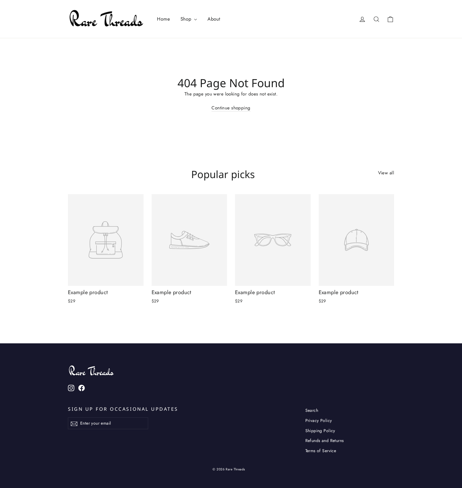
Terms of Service (320, 451)
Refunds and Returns (324, 440)
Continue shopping (230, 108)
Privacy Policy (318, 420)
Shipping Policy (320, 431)
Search (311, 410)
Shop (186, 19)
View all (386, 173)
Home (163, 19)
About (213, 19)
